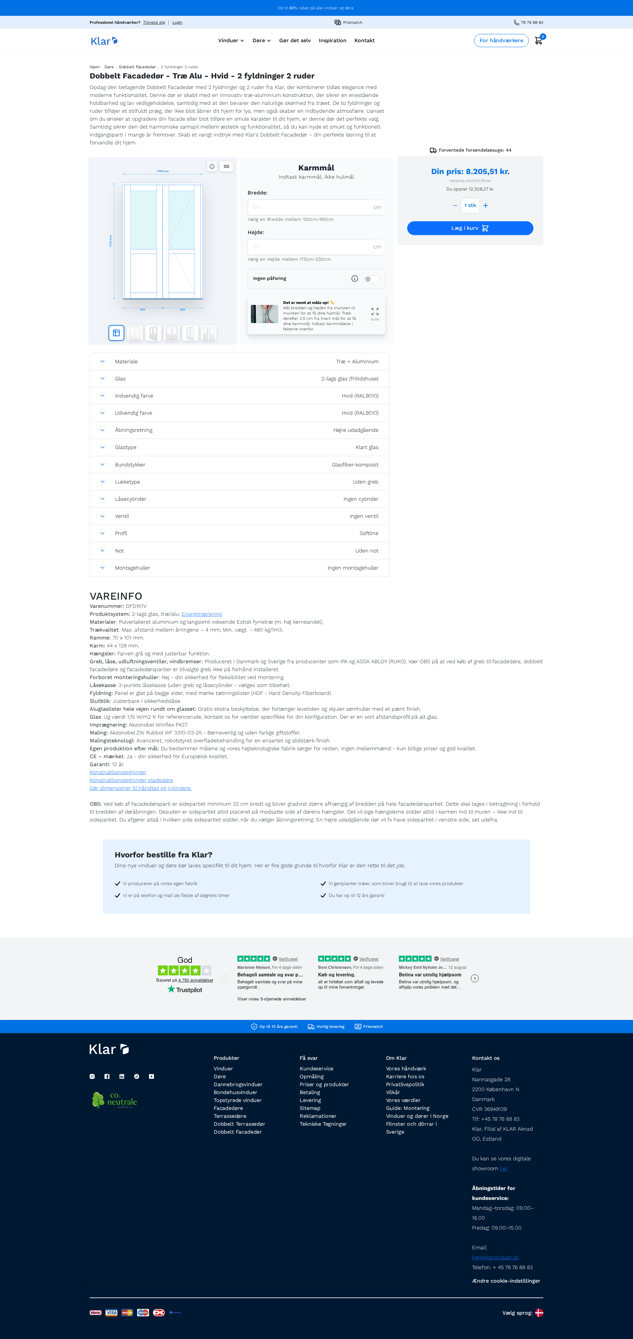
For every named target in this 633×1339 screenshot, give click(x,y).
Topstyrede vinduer (238, 1100)
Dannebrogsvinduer (238, 1084)
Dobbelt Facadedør (137, 67)
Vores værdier (403, 1100)
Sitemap (310, 1108)
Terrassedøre (230, 1116)
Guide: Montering (408, 1108)
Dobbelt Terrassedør (239, 1124)
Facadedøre (228, 1108)
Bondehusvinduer (235, 1092)
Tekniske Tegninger (323, 1124)
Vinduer (223, 1068)
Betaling (310, 1092)
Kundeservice (316, 1068)
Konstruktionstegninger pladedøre (131, 780)
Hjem (94, 67)
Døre (109, 67)
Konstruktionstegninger (118, 772)
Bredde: (258, 193)
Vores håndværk (406, 1068)
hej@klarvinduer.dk (495, 1257)
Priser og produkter (324, 1084)
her (504, 1168)
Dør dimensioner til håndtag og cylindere (141, 788)
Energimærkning (202, 614)
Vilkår (393, 1092)
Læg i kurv (464, 228)
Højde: (256, 232)
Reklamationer (318, 1116)
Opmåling (312, 1076)
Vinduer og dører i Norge (417, 1116)
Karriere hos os (405, 1076)
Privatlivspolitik (405, 1084)
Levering (310, 1100)
